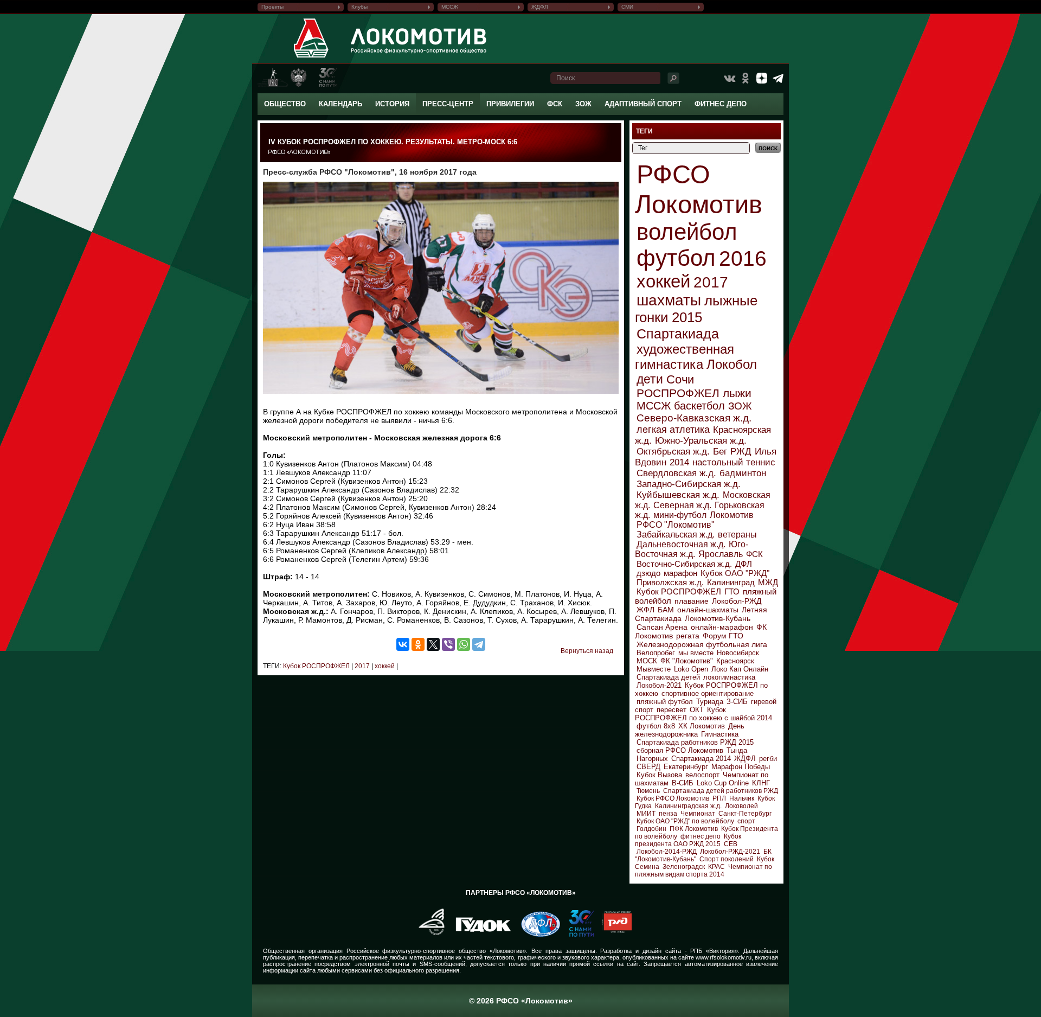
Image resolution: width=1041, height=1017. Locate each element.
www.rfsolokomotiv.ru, (724, 957)
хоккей (384, 666)
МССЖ (449, 7)
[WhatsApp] (463, 644)
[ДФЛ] (536, 934)
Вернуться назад (587, 651)
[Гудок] (479, 934)
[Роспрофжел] (428, 934)
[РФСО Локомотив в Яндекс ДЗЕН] (761, 78)
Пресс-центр (447, 104)
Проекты (272, 7)
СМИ (627, 7)
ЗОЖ (583, 104)
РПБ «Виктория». (715, 951)
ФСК (554, 104)
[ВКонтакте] (402, 644)
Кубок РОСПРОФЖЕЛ (316, 666)
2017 (361, 666)
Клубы (359, 7)
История (392, 104)
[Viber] (448, 644)
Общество (285, 104)
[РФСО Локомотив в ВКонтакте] (729, 78)
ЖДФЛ (539, 7)
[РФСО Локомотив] (311, 57)
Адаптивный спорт (643, 104)
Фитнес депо (721, 104)
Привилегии (510, 104)
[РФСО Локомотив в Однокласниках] (745, 78)
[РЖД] (613, 934)
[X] (433, 644)
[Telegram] (478, 644)
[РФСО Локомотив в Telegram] (778, 78)
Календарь (340, 104)
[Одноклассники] (418, 644)
